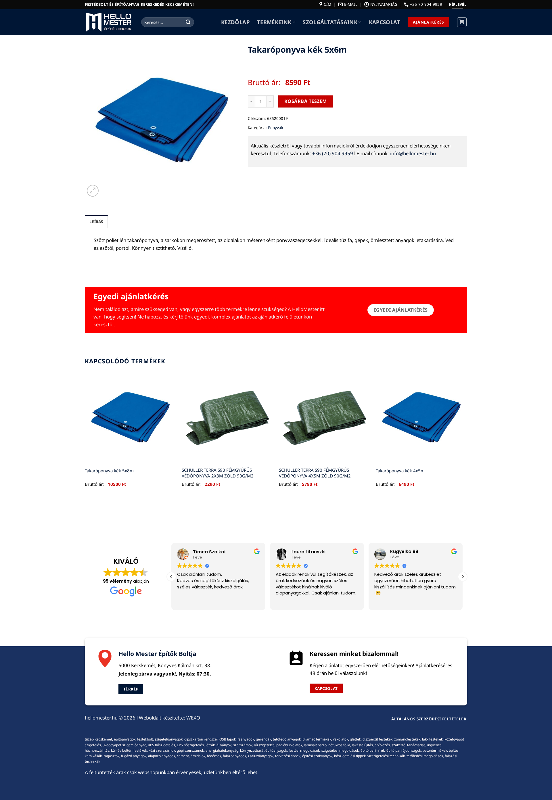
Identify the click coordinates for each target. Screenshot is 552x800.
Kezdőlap (235, 22)
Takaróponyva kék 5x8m (109, 470)
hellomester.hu (101, 717)
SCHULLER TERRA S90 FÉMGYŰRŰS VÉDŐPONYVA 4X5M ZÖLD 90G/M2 (315, 473)
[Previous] (85, 436)
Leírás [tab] (96, 221)
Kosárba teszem (305, 101)
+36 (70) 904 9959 (332, 153)
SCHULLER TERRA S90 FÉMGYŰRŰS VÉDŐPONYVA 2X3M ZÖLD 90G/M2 (218, 473)
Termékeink (274, 22)
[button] (462, 22)
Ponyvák (275, 127)
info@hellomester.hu (413, 153)
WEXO (193, 717)
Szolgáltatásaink (330, 22)
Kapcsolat (384, 22)
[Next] (467, 436)
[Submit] (188, 22)
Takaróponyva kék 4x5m (400, 470)
